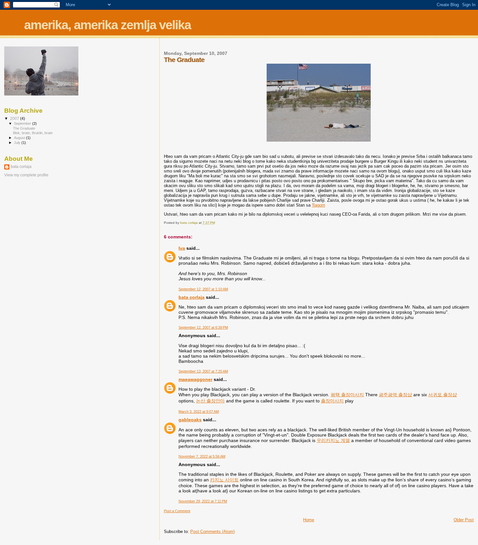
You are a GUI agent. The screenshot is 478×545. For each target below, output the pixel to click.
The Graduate (24, 128)
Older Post (464, 519)
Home (308, 519)
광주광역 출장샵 (395, 394)
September (23, 123)
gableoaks (190, 419)
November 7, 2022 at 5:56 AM (202, 456)
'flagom (318, 205)
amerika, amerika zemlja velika (107, 25)
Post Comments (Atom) (212, 531)
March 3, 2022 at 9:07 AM (199, 411)
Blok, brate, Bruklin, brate (33, 133)
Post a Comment (177, 511)
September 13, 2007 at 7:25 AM (203, 371)
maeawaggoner (195, 379)
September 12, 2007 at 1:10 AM (203, 289)
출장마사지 (332, 400)
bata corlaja (192, 297)
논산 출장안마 (210, 400)
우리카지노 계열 (333, 440)
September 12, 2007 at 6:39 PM (203, 327)
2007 (15, 118)
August (20, 138)
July (17, 143)
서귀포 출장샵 (442, 394)
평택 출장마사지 (347, 394)
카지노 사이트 (224, 479)
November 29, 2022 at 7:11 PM (203, 501)
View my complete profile (26, 175)
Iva (182, 248)
